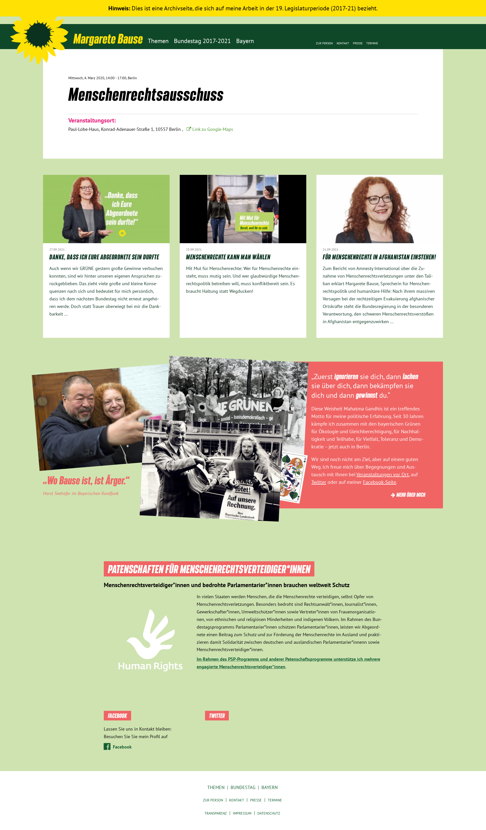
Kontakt (343, 43)
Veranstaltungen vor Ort (382, 474)
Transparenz (216, 813)
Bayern (269, 787)
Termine (372, 43)
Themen (216, 787)
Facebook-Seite (379, 482)
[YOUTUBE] (418, 75)
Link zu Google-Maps (212, 129)
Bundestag (243, 787)
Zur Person (324, 43)
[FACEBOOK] (426, 75)
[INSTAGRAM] (433, 75)
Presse (357, 43)
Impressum (242, 813)
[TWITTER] (410, 75)
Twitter (318, 482)
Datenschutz (268, 813)
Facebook (122, 747)
